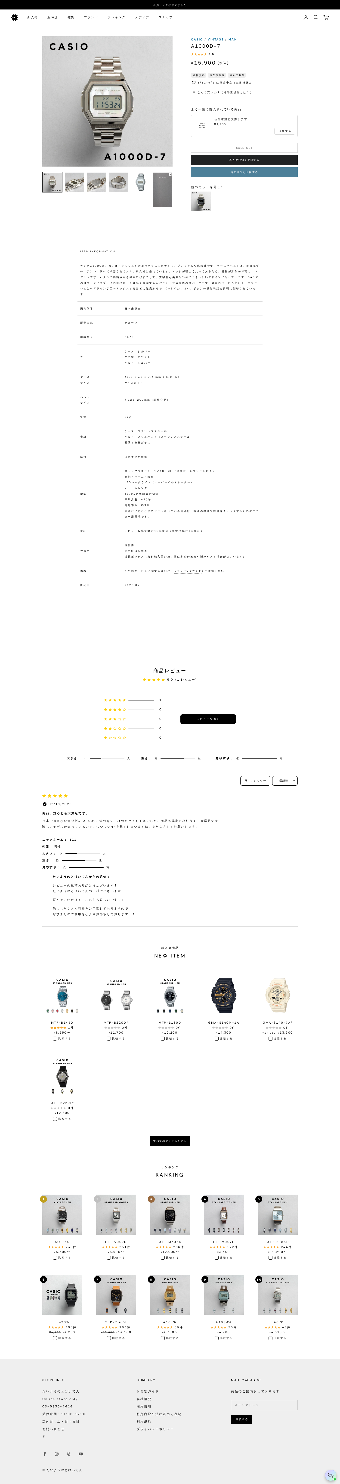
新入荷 (32, 17)
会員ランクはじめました (170, 4)
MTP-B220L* (62, 1103)
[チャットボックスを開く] (330, 1475)
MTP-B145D (62, 1023)
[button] (133, 700)
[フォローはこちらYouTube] (80, 1454)
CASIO (197, 39)
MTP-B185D (277, 1242)
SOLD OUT (244, 147)
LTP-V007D (116, 1242)
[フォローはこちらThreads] (68, 1454)
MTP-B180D (170, 1023)
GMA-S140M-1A (223, 1023)
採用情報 (144, 1406)
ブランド (91, 17)
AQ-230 (62, 1242)
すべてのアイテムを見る (170, 1141)
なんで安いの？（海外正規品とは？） (225, 92)
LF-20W (62, 1322)
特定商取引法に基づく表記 (159, 1414)
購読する (242, 1419)
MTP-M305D (170, 1242)
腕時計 (52, 17)
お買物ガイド (148, 1391)
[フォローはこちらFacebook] (44, 1454)
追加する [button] (285, 131)
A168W (170, 1322)
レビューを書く (208, 719)
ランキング (117, 17)
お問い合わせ (53, 1429)
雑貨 (71, 17)
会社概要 (144, 1399)
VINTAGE (216, 39)
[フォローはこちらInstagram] (56, 1454)
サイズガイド (134, 382)
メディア (142, 17)
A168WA (224, 1322)
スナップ (166, 17)
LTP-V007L (223, 1242)
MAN (233, 39)
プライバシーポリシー (155, 1429)
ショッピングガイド (187, 571)
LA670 (278, 1322)
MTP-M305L (116, 1322)
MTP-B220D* (116, 1023)
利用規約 (144, 1421)
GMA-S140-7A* (278, 1023)
